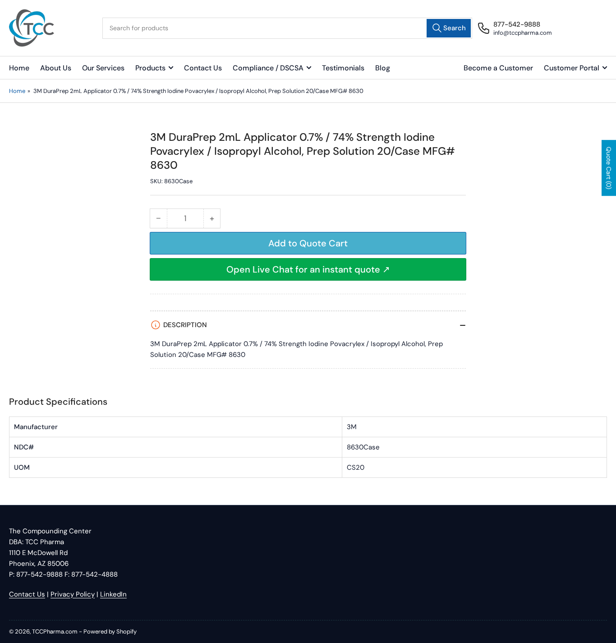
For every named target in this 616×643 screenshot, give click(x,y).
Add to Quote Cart (308, 243)
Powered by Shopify (110, 631)
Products (150, 68)
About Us (55, 68)
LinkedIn (113, 594)
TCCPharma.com (55, 631)
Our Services (103, 68)
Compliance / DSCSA (268, 68)
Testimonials (343, 68)
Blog (382, 68)
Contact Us (203, 68)
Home (19, 68)
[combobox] (287, 28)
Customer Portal (571, 68)
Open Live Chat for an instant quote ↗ (308, 269)
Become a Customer (498, 68)
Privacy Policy (73, 594)
